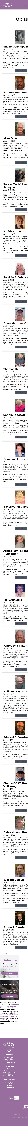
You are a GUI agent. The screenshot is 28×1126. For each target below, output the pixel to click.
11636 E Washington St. (9, 1069)
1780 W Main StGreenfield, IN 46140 (9, 1059)
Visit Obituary (21, 70)
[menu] (25, 5)
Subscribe (9, 973)
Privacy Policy (19, 1119)
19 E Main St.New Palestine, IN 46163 (9, 1083)
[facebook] (9, 1050)
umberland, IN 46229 (9, 1073)
